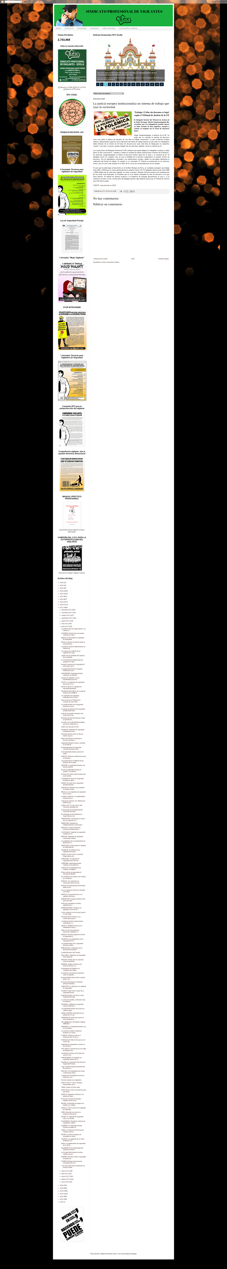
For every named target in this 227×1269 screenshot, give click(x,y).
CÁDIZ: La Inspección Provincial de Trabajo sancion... (72, 1131)
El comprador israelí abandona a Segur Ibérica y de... (71, 815)
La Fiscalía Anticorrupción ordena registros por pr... (72, 1153)
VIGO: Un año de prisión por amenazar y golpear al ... (70, 931)
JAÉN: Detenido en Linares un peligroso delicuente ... (71, 1113)
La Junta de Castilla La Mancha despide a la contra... (71, 1031)
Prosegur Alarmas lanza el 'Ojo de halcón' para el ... (72, 735)
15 (157, 84)
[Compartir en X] (129, 191)
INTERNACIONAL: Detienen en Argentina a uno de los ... (71, 908)
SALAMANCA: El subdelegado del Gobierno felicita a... (72, 1148)
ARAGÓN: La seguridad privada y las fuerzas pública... (73, 766)
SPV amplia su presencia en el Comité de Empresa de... (73, 1049)
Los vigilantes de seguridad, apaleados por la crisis (70, 696)
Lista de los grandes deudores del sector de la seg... (72, 714)
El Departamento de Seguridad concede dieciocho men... (71, 748)
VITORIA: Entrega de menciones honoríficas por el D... (71, 1162)
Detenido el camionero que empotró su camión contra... (72, 788)
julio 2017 (64, 623)
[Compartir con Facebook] (131, 191)
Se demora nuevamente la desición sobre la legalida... (72, 974)
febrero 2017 (65, 1179)
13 (147, 84)
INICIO (58, 28)
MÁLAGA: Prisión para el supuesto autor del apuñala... (72, 960)
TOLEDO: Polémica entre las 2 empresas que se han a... (71, 1036)
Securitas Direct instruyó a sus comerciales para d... (71, 917)
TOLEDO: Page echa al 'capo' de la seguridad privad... (72, 991)
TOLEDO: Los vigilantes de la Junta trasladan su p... (72, 1139)
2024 (61, 588)
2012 (61, 1196)
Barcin (115, 1254)
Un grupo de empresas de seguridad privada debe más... (73, 710)
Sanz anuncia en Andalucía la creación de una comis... (70, 701)
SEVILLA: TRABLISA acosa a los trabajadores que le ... (71, 926)
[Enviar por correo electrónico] (124, 191)
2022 (61, 594)
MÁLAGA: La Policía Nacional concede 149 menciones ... (70, 828)
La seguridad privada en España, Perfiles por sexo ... (72, 669)
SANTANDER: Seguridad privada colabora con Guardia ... (72, 674)
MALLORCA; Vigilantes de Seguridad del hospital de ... (73, 956)
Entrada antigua (163, 259)
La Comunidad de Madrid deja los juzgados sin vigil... (72, 660)
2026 (61, 582)
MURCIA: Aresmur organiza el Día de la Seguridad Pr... (73, 935)
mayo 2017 (65, 1171)
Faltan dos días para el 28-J (70, 727)
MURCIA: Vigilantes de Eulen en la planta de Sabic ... (72, 1095)
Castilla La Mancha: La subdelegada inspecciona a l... (73, 797)
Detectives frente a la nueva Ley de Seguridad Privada (72, 996)
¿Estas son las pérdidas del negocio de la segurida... (73, 656)
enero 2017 (65, 1182)
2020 (61, 599)
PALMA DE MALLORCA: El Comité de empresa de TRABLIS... (73, 692)
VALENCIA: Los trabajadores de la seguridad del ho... (72, 940)
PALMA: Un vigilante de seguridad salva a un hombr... (72, 1117)
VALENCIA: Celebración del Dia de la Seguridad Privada (73, 1063)
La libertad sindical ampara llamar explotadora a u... (72, 922)
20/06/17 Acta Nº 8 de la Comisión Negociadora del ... (72, 855)
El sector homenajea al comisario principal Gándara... (72, 982)
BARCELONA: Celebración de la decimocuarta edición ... (71, 949)
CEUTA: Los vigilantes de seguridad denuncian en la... (72, 683)
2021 (61, 596)
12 (143, 84)
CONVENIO (94, 28)
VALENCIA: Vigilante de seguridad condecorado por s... (72, 1005)
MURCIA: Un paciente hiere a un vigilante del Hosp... (71, 895)
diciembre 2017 (66, 610)
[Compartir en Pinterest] (133, 191)
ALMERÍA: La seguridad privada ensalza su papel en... (71, 1126)
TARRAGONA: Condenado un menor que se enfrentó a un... (73, 819)
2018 (61, 604)
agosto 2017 (65, 621)
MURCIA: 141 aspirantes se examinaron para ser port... (70, 882)
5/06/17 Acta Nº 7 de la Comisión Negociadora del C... (71, 1083)
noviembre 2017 (66, 613)
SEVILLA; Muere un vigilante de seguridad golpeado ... (71, 687)
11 (138, 84)
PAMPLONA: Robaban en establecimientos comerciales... (72, 824)
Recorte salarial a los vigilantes (71, 1080)
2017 (61, 607)
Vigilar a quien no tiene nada (70, 1087)
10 (133, 84)
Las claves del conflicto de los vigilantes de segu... (70, 652)
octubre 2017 (65, 615)
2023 (61, 591)
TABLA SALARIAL (109, 28)
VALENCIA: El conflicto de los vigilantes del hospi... (70, 850)
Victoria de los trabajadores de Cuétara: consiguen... (71, 868)
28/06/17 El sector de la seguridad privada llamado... (72, 784)
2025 (61, 585)
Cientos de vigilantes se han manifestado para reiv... (70, 678)
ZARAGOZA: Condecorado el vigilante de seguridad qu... (73, 846)
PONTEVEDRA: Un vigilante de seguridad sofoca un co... (71, 1058)
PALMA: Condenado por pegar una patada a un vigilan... (72, 1104)
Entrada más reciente (100, 259)
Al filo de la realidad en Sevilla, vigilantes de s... (71, 904)
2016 (61, 1185)
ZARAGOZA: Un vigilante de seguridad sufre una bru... (70, 859)
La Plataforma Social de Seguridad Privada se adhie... (72, 779)
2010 (61, 1202)
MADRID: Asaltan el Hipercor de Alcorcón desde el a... (71, 965)
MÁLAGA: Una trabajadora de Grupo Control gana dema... (73, 1072)
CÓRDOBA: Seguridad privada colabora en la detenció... (71, 864)
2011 (61, 1199)
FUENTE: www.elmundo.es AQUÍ (104, 185)
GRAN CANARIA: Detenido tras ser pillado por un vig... (72, 1014)
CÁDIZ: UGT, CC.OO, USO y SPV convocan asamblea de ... (71, 806)
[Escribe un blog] (127, 191)
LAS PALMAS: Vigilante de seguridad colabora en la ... (73, 833)
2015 (61, 1188)
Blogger (134, 1254)
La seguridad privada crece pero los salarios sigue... (72, 1009)
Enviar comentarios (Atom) (110, 262)
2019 (61, 602)
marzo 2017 (65, 1176)
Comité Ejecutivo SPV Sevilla (70, 952)
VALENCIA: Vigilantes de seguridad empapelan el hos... (72, 730)
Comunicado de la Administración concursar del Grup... (72, 810)
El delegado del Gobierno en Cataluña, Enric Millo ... (70, 969)
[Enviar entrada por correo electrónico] (120, 191)
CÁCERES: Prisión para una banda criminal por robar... (72, 634)
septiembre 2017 (67, 618)
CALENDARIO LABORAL (128, 28)
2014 (61, 1191)
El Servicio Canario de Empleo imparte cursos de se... (71, 1099)
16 (161, 84)
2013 (61, 1194)
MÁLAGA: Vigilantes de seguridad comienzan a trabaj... (72, 837)
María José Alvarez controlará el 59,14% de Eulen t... (71, 739)
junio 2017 (65, 626)
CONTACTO (69, 28)
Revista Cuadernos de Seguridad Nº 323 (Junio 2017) (73, 665)
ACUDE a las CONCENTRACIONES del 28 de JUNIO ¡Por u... (73, 723)
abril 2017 (64, 1174)
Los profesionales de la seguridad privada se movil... (72, 705)
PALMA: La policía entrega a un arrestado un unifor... (71, 1135)
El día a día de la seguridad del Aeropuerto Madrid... (71, 873)
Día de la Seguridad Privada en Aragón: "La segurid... (71, 770)
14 (152, 84)
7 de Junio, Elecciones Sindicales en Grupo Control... (73, 1166)
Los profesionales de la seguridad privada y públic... (72, 944)
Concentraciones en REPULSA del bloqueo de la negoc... (72, 761)
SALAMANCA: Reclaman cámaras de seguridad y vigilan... (73, 1122)
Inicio (133, 259)
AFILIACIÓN (81, 28)
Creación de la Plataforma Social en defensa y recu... (72, 1076)
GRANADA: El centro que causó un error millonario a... (72, 1018)
